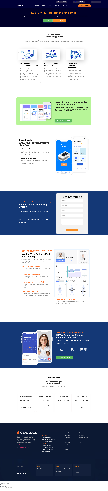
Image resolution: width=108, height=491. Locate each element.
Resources (57, 5)
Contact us (64, 5)
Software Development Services (48, 449)
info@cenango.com (23, 447)
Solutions (37, 5)
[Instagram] (25, 473)
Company (50, 5)
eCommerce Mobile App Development (49, 439)
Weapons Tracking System (47, 451)
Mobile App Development (47, 437)
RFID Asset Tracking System (47, 441)
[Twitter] (20, 473)
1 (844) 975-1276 (23, 445)
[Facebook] (18, 473)
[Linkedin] (23, 473)
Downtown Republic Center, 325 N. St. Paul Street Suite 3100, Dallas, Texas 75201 (63, 470)
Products (43, 5)
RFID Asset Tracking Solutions (47, 447)
